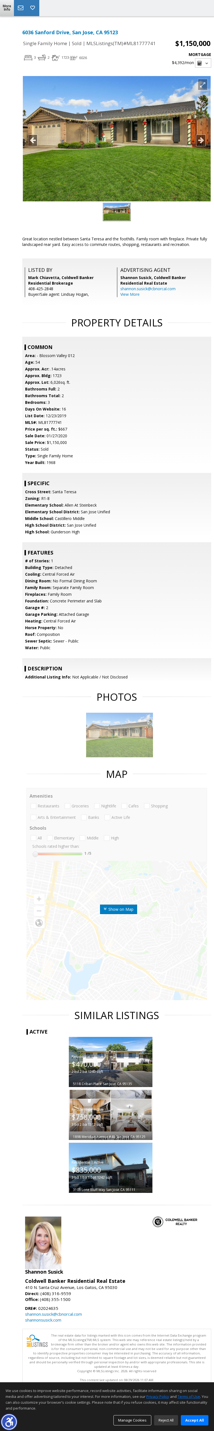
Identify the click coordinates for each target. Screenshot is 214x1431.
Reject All (166, 1420)
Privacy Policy (157, 1396)
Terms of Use (188, 1396)
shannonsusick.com (43, 1320)
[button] (9, 1422)
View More (130, 294)
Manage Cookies (132, 1420)
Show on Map (120, 909)
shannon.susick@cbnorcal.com (148, 288)
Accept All (194, 1420)
